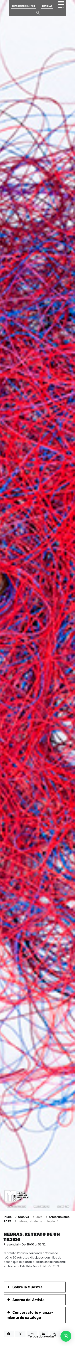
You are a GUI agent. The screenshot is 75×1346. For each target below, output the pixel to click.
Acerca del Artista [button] (28, 1300)
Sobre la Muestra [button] (27, 1287)
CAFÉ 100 (63, 1206)
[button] (65, 1336)
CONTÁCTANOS (16, 1206)
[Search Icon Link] (38, 13)
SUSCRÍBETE (41, 1206)
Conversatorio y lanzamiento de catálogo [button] (30, 1315)
